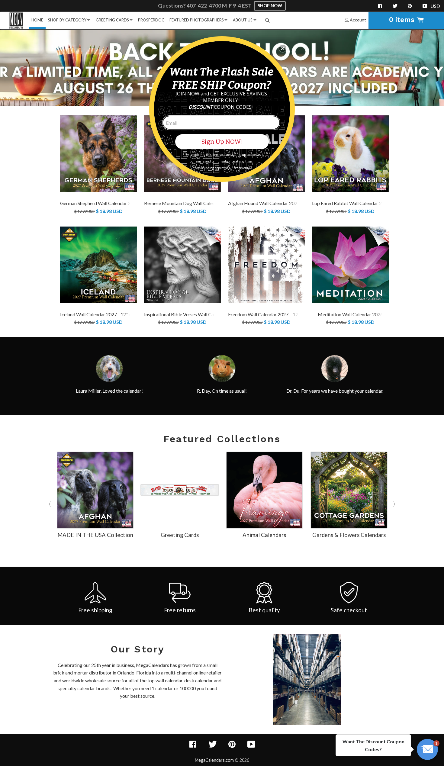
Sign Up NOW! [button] (222, 141)
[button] (282, 48)
